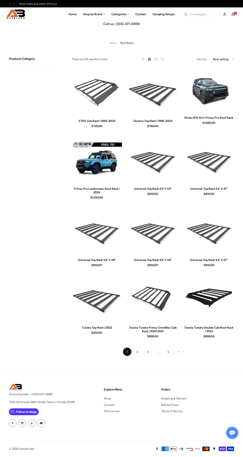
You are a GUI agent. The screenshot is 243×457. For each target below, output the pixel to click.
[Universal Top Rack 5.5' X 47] (209, 159)
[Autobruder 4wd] (15, 14)
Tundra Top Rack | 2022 (97, 327)
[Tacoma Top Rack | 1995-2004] (153, 91)
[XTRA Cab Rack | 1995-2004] (97, 91)
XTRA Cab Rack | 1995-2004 (96, 121)
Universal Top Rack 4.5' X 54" (153, 260)
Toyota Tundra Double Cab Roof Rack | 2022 (209, 329)
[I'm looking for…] (186, 14)
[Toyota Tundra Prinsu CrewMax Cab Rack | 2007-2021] (153, 298)
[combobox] (200, 14)
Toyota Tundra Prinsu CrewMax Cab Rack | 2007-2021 (153, 329)
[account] (225, 14)
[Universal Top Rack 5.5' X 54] (153, 159)
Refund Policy (170, 405)
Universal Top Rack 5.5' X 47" (209, 189)
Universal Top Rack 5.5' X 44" (97, 260)
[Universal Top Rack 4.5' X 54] (153, 230)
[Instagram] (22, 423)
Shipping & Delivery (174, 398)
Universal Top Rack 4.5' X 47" (209, 260)
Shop (107, 398)
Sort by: (202, 59)
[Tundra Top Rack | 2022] (97, 298)
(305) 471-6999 (127, 24)
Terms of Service (172, 411)
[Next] (178, 352)
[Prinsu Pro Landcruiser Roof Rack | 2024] (97, 159)
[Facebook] (13, 423)
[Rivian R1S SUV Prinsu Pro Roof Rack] (209, 89)
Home (113, 43)
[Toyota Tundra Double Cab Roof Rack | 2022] (209, 298)
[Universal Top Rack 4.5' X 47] (209, 230)
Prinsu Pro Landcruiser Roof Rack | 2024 (97, 190)
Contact (109, 405)
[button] (9, 3)
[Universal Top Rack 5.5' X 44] (97, 230)
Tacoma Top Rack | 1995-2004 (152, 121)
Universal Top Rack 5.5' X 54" (153, 189)
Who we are (111, 411)
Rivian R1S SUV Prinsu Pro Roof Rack (209, 117)
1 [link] (127, 352)
